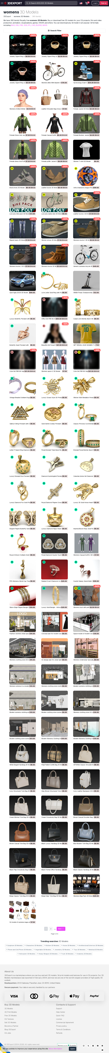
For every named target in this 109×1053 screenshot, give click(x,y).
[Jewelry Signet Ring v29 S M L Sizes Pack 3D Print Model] (22, 45)
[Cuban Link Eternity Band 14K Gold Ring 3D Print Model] (86, 307)
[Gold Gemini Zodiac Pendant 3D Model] (54, 412)
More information (55, 1049)
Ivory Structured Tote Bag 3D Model (22, 791)
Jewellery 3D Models (62, 950)
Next (60, 929)
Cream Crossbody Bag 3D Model (53, 817)
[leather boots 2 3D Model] (86, 202)
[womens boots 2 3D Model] (22, 255)
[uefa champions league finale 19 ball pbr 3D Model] (86, 176)
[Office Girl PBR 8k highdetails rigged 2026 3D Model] (54, 307)
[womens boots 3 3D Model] (86, 228)
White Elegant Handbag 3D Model (21, 765)
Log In (95, 3)
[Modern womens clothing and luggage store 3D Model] (22, 701)
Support (59, 1008)
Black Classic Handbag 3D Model (84, 870)
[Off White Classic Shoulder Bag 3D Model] (86, 753)
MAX (13, 25)
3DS (25, 25)
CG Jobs (7, 1033)
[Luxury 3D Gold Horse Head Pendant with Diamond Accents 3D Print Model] (86, 491)
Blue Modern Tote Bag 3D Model (84, 843)
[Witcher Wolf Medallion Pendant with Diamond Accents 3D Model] (86, 386)
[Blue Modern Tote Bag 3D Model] (86, 832)
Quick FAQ (60, 1015)
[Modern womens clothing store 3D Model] (86, 674)
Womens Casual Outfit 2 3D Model (85, 555)
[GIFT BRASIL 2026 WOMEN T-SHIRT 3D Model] (86, 333)
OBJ (17, 25)
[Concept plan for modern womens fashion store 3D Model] (54, 622)
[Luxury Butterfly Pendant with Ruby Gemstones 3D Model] (22, 307)
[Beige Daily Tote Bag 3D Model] (54, 884)
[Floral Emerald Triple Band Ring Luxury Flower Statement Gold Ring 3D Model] (54, 438)
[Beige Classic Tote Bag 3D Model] (22, 884)
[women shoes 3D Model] (54, 228)
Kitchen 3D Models (52, 945)
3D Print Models (10, 1012)
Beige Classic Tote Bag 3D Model (21, 896)
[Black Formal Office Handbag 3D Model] (54, 858)
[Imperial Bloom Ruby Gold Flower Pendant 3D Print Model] (86, 517)
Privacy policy (61, 1026)
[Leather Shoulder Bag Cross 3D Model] (54, 97)
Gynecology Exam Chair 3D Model (85, 83)
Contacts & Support (66, 1004)
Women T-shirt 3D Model (81, 161)
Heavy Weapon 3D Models (48, 954)
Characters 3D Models (34, 945)
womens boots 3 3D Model (82, 240)
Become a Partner (11, 1026)
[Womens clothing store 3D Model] (22, 648)
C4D (33, 25)
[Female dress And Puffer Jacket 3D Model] (22, 150)
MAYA (45, 25)
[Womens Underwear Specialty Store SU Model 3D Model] (86, 648)
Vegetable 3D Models (43, 950)
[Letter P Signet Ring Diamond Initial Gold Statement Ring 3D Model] (22, 438)
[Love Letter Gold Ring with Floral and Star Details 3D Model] (54, 281)
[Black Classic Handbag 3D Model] (86, 858)
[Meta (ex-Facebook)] (98, 1046)
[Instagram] (84, 1046)
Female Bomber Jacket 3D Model (84, 135)
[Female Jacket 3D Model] (86, 97)
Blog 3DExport (10, 1029)
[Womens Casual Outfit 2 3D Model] (86, 543)
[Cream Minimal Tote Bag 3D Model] (22, 806)
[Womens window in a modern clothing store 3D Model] (22, 674)
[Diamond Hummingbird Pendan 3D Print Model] (54, 465)
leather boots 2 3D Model (82, 214)
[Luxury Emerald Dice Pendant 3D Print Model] (22, 465)
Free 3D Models (10, 1015)
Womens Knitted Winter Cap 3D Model (23, 109)
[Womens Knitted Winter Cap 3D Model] (22, 97)
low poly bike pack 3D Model (20, 214)
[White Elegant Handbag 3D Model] (22, 753)
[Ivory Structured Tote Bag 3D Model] (22, 779)
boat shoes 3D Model (17, 188)
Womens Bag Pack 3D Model (83, 896)
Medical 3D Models (96, 950)
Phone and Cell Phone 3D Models (20, 950)
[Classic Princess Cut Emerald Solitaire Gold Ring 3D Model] (86, 412)
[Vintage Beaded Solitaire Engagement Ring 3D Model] (22, 386)
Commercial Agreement (65, 1022)
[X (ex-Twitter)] (88, 1046)
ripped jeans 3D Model (17, 240)
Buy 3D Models (12, 1004)
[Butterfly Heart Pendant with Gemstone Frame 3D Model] (22, 333)
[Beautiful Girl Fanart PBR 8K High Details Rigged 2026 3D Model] (54, 333)
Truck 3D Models (67, 954)
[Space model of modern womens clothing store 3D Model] (86, 622)
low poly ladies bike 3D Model (52, 214)
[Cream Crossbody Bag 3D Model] (54, 806)
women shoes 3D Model (50, 240)
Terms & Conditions (63, 1029)
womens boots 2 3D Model (19, 266)
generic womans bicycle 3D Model (85, 266)
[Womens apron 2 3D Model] (54, 360)
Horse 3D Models (68, 945)
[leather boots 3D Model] (54, 176)
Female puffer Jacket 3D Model (52, 161)
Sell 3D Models (10, 1022)
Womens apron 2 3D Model (51, 371)
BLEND (39, 25)
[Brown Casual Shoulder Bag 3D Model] (86, 806)
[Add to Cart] (28, 52)
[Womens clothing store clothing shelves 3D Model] (54, 674)
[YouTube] (102, 1050)
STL (29, 25)
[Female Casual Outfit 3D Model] (54, 123)
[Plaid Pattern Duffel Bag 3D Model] (54, 753)
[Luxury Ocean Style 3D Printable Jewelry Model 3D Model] (54, 386)
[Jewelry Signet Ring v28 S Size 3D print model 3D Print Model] (22, 71)
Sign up (103, 3)
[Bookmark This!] (33, 52)
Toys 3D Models (79, 950)
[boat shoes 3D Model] (22, 176)
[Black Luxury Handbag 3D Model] (54, 832)
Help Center (60, 1012)
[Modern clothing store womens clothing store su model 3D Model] (54, 701)
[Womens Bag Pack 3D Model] (86, 884)
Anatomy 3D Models (84, 954)
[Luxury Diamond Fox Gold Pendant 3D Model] (22, 491)
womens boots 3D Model (50, 266)
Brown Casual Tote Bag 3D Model (21, 843)
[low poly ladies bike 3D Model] (54, 202)
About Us (9, 971)
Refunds (59, 1033)
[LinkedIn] (102, 1046)
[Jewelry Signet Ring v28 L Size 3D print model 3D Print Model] (86, 45)
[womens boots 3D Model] (54, 255)
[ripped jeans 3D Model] (22, 228)
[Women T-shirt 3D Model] (86, 150)
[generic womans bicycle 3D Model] (86, 255)
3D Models (8, 1008)
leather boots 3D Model (50, 188)
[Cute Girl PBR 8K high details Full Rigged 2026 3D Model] (22, 360)
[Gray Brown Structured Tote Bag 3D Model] (54, 779)
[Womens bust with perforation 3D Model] (86, 596)
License (59, 1019)
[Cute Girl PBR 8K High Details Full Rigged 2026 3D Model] (86, 360)
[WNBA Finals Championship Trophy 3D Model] (86, 281)
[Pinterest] (93, 1046)
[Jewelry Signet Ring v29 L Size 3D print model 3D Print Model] (54, 45)
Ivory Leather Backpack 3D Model (85, 791)
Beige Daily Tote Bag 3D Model (52, 896)
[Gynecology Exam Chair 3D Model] (86, 71)
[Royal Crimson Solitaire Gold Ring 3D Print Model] (22, 543)
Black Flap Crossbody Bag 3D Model (22, 870)
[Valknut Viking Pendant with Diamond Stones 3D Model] (22, 412)
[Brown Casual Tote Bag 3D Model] (22, 832)
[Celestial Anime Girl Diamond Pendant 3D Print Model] (86, 465)
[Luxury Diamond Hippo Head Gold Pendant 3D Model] (54, 517)
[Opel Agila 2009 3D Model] (22, 281)
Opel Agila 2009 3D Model (19, 293)
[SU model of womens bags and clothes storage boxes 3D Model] (22, 910)
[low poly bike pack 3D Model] (22, 202)
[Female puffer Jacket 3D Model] (54, 150)
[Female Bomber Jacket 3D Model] (86, 123)
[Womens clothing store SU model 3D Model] (86, 701)
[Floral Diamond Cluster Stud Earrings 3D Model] (54, 543)
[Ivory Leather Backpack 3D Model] (86, 779)
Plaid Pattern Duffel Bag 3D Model (53, 765)
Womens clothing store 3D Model (21, 660)
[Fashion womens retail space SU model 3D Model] (22, 622)
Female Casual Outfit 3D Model (52, 135)
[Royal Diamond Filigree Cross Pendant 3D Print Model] (54, 491)
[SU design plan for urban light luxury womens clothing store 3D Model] (54, 648)
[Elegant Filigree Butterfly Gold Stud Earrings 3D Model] (22, 517)
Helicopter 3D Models (27, 954)
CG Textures (9, 1019)
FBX (21, 25)
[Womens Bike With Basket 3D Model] (54, 71)
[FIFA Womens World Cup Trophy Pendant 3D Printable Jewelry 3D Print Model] (22, 569)
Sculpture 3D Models (14, 945)
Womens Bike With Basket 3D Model (54, 83)
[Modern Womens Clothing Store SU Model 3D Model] (54, 727)
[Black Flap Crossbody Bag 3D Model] (22, 858)
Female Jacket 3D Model (81, 109)
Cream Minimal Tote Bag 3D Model (21, 817)
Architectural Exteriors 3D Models (90, 945)
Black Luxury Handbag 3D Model (53, 843)
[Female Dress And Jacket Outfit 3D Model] (22, 123)
